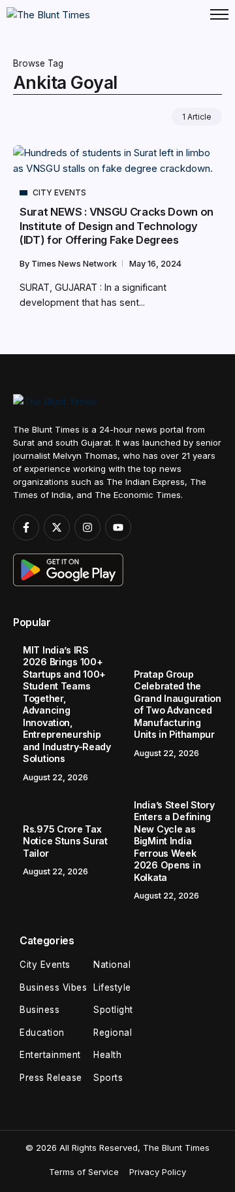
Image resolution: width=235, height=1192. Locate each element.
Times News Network (75, 264)
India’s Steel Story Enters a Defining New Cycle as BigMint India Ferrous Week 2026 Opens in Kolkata (174, 841)
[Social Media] (26, 527)
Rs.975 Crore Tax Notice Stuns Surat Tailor (65, 841)
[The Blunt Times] (48, 14)
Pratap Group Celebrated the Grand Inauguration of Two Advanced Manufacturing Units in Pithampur (177, 704)
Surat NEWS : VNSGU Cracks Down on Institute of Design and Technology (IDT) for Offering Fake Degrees (116, 225)
